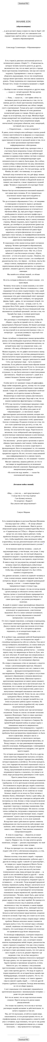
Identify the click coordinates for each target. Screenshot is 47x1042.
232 (26, 1037)
